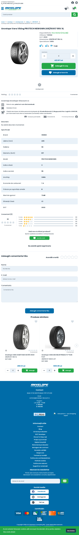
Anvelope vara (19, 22)
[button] (3, 53)
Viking (28, 22)
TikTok (41, 502)
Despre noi (40, 453)
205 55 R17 (35, 22)
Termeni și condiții (40, 455)
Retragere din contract (40, 447)
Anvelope (10, 22)
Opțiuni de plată (40, 442)
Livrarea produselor (40, 432)
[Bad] (62, 257)
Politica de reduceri (40, 463)
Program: (39, 401)
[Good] (65, 257)
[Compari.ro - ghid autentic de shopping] (13, 416)
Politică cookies (40, 461)
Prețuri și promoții (40, 440)
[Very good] (69, 257)
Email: (39, 396)
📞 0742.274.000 (17, 3)
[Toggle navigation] (2, 8)
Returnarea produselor (40, 445)
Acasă (3, 22)
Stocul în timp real (40, 437)
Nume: (3, 265)
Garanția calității (40, 450)
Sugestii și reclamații (40, 466)
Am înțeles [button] (71, 530)
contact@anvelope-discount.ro (39, 398)
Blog (40, 429)
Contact (40, 426)
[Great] (72, 257)
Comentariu (6, 285)
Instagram (41, 497)
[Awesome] (76, 257)
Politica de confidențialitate (40, 458)
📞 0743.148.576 (6, 3)
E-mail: (4, 275)
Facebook (41, 491)
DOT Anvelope (40, 434)
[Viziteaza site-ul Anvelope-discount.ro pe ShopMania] (39, 414)
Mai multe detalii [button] (9, 532)
